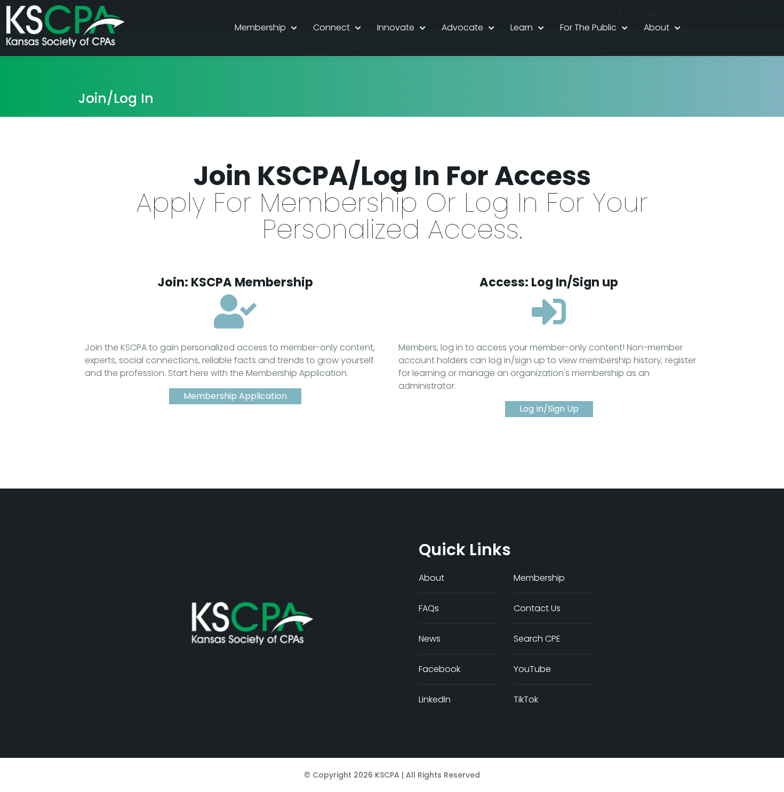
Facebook (439, 669)
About (656, 27)
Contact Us (537, 608)
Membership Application (235, 396)
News (430, 639)
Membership (260, 27)
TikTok (526, 699)
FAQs (429, 608)
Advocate (462, 27)
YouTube (532, 669)
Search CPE (537, 639)
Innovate (395, 27)
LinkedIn (435, 699)
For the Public (588, 27)
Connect (331, 27)
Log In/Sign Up (549, 409)
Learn (521, 27)
